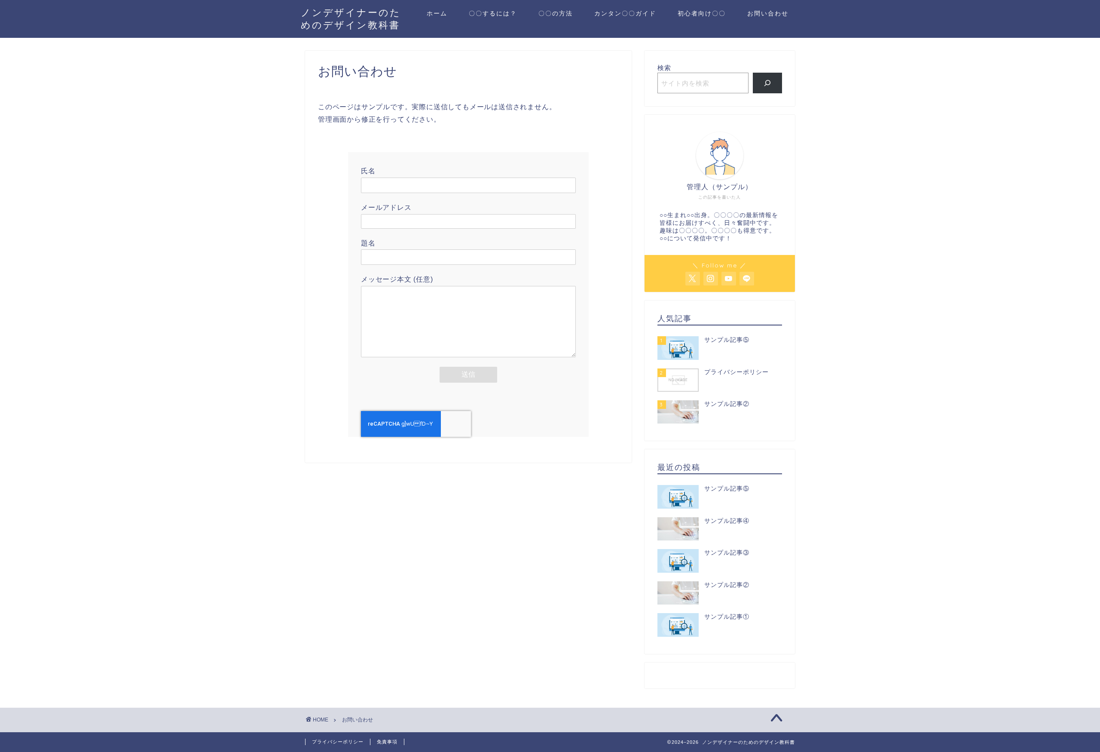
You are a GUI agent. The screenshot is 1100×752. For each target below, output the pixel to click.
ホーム (437, 13)
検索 (664, 67)
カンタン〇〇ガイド (625, 13)
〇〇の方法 (555, 13)
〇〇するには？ (493, 13)
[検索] (767, 83)
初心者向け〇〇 (702, 13)
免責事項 (387, 741)
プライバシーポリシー (338, 741)
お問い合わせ (767, 13)
